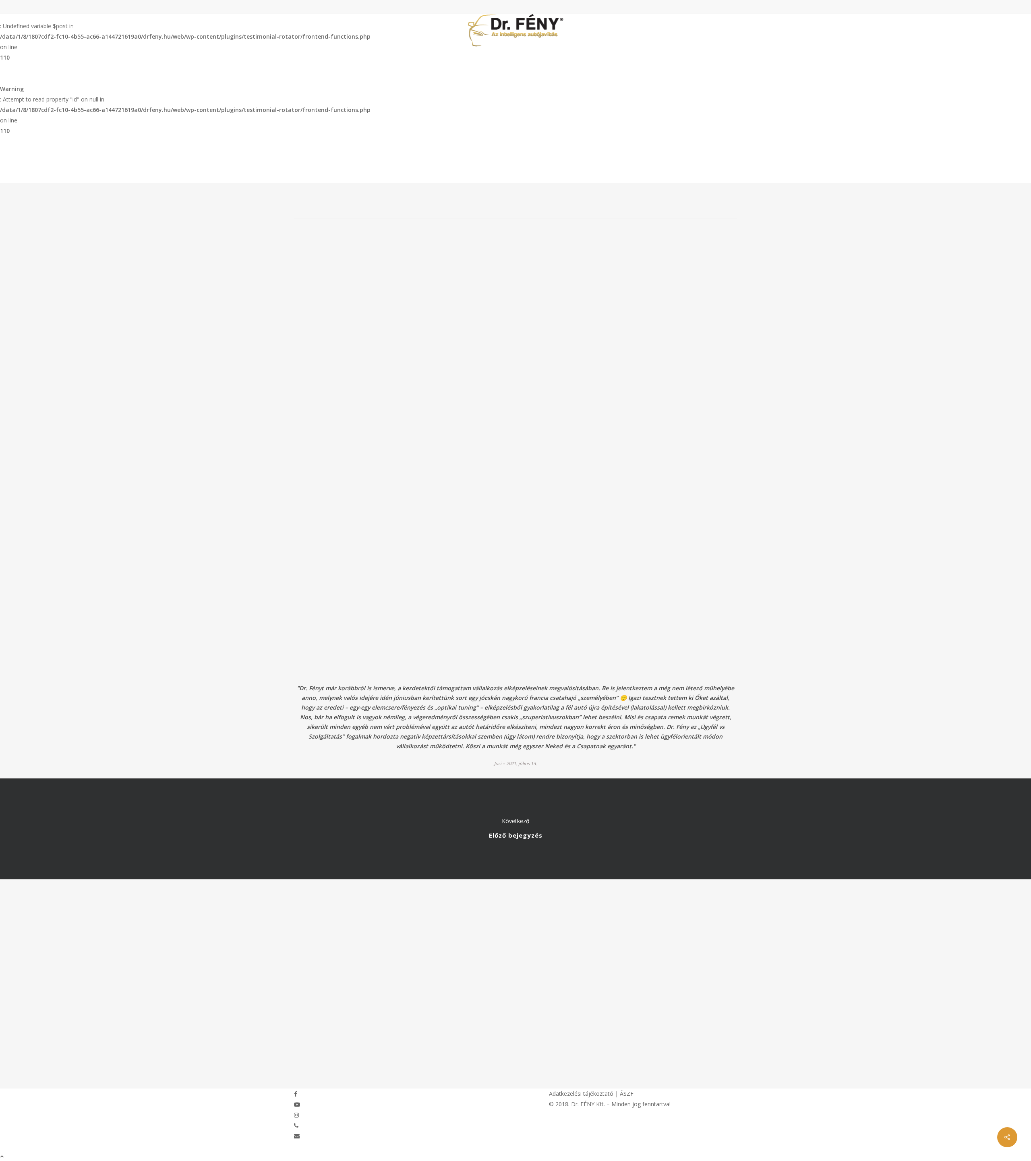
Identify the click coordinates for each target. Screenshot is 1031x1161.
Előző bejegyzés (515, 828)
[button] (515, 1156)
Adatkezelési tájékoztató (581, 1093)
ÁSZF (627, 1093)
